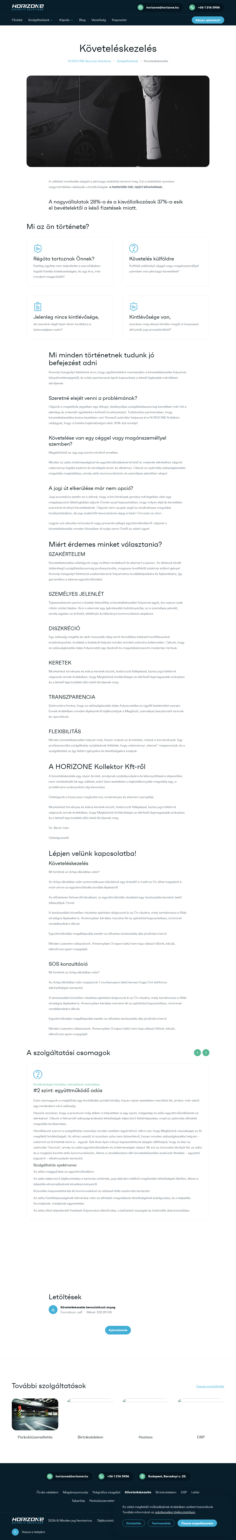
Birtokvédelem (90, 1437)
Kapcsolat (119, 20)
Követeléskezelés (138, 1492)
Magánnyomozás (75, 1492)
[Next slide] (205, 1052)
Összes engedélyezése (197, 1523)
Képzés (64, 20)
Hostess (146, 1437)
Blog (82, 20)
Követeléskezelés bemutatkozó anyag (87, 1307)
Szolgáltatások (38, 20)
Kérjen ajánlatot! (208, 20)
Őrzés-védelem (47, 1492)
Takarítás (78, 1501)
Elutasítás (133, 1523)
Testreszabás (161, 1523)
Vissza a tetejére (33, 1532)
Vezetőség (98, 20)
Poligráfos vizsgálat (106, 1492)
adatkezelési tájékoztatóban (175, 1512)
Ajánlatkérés (118, 1330)
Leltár (195, 1492)
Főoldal (17, 20)
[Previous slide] (197, 1052)
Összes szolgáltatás (210, 1386)
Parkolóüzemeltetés (35, 1437)
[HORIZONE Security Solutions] (28, 7)
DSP (201, 1437)
